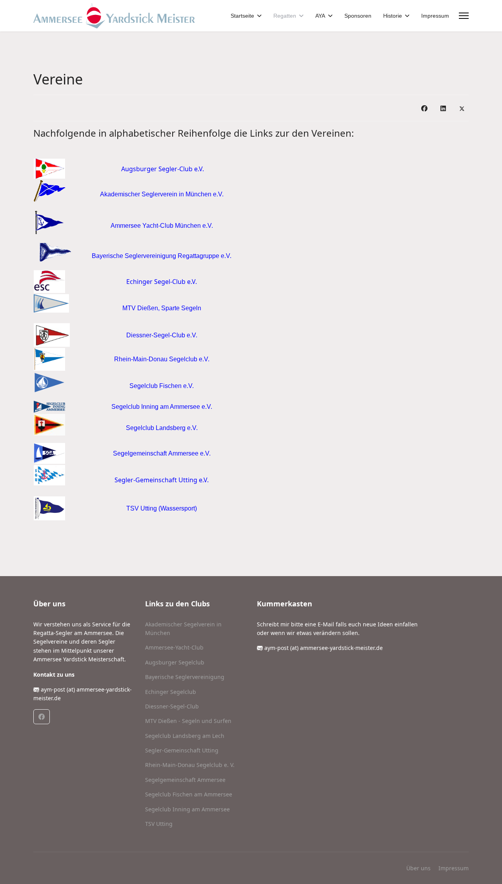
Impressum (435, 16)
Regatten (284, 16)
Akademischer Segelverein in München (183, 628)
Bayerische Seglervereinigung (184, 677)
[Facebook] (424, 108)
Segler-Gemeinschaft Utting (181, 750)
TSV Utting (159, 823)
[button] (41, 716)
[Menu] (464, 15)
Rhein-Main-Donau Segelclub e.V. (161, 359)
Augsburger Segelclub (174, 662)
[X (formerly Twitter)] (462, 108)
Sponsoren (357, 16)
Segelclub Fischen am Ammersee (188, 794)
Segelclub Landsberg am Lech (184, 735)
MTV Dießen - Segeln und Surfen (188, 721)
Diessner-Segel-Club (172, 706)
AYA (320, 16)
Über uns (418, 868)
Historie (392, 16)
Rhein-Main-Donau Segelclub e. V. (190, 765)
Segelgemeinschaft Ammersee (185, 779)
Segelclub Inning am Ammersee (187, 809)
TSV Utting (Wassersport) (161, 508)
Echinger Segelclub (170, 691)
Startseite (242, 16)
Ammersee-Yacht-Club (174, 647)
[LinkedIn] (443, 108)
